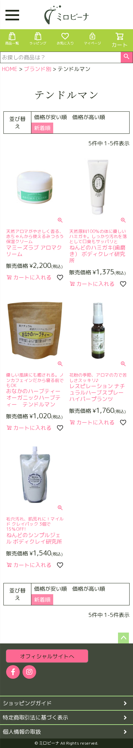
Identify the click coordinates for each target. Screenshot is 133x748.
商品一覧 (12, 43)
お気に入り (65, 43)
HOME (9, 69)
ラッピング (37, 43)
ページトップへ (123, 638)
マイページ (92, 43)
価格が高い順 (88, 117)
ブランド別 (37, 69)
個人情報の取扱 (22, 731)
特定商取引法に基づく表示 (35, 717)
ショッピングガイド (27, 703)
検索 (127, 57)
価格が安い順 (50, 117)
